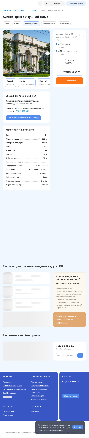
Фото (7, 24)
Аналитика (64, 24)
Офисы (17, 24)
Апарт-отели (8, 415)
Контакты (35, 411)
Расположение (49, 24)
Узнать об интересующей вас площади (23, 118)
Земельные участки (39, 400)
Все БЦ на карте (9, 393)
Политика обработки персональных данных (21, 432)
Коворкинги (7, 397)
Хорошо (77, 427)
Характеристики (31, 24)
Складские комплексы (40, 386)
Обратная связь (70, 396)
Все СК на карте (37, 396)
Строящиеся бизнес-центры (14, 389)
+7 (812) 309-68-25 (22, 111)
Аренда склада (37, 382)
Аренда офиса (8, 382)
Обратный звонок (76, 3)
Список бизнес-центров (12, 386)
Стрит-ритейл (8, 411)
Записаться (71, 81)
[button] (5, 53)
